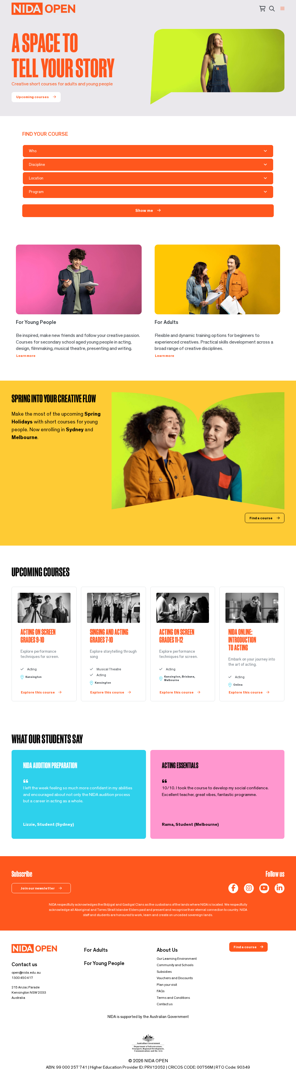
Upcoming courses (32, 97)
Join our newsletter (38, 888)
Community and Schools (175, 965)
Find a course (261, 518)
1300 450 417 (22, 977)
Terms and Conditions (173, 997)
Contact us (165, 1004)
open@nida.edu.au (26, 972)
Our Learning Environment (177, 958)
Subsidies (164, 971)
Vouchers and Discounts (175, 978)
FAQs (160, 991)
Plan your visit (167, 984)
